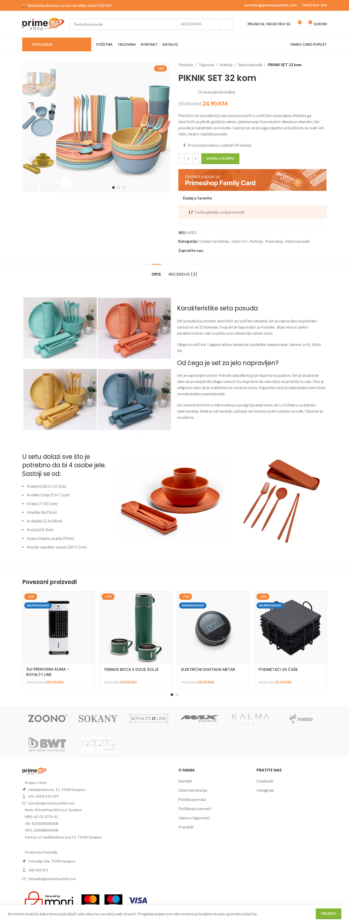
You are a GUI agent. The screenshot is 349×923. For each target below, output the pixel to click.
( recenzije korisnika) (216, 92)
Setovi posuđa (250, 64)
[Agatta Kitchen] (98, 744)
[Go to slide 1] (172, 694)
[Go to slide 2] (177, 694)
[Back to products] (318, 65)
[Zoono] (47, 719)
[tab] (156, 271)
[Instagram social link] (213, 250)
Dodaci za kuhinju (214, 241)
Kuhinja (226, 64)
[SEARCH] (226, 24)
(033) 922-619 (314, 5)
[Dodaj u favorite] (88, 597)
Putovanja (274, 241)
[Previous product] (311, 65)
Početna (185, 64)
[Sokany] (98, 719)
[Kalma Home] (250, 719)
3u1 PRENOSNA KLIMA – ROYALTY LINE (47, 672)
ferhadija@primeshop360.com (52, 879)
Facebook (265, 781)
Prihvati (328, 914)
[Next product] (324, 65)
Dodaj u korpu (220, 158)
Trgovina (206, 64)
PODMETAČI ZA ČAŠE (278, 669)
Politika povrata (192, 799)
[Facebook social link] (207, 250)
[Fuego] (301, 719)
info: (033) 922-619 (43, 796)
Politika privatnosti (194, 808)
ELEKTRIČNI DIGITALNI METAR (208, 669)
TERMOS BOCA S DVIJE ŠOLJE (131, 669)
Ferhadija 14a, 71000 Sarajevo (51, 861)
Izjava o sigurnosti (194, 817)
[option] (113, 187)
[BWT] (47, 744)
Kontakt (185, 781)
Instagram (265, 790)
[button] (30, 188)
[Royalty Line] (149, 719)
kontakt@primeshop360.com (271, 5)
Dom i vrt (239, 241)
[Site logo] (43, 23)
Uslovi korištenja (192, 790)
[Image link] (34, 770)
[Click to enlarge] (66, 182)
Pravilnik (185, 827)
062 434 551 (38, 870)
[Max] (200, 719)
